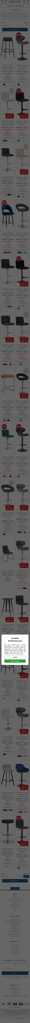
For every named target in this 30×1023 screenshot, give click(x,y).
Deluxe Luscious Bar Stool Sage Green (7, 458)
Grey (23, 196)
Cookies (15, 908)
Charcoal (6, 140)
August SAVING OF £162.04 (7, 130)
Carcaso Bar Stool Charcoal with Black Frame (22, 67)
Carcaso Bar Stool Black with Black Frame (22, 458)
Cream (6, 195)
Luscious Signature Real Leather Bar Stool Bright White (8, 123)
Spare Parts (15, 933)
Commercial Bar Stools (15, 922)
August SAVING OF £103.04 (7, 410)
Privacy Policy (15, 906)
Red (8, 252)
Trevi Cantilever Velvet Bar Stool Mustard (8, 403)
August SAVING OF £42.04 (22, 634)
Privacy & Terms (19, 653)
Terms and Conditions (15, 905)
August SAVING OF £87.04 (7, 688)
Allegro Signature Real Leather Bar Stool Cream (22, 179)
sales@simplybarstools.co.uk (13, 995)
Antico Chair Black (8, 571)
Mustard (10, 252)
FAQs (15, 911)
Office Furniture (15, 925)
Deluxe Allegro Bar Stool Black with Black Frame (22, 291)
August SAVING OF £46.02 (22, 745)
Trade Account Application (15, 898)
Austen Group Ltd (21, 1018)
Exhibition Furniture (15, 923)
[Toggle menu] (2, 2)
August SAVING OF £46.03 (7, 184)
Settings (15, 657)
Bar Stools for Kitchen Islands (15, 931)
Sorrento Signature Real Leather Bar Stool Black (22, 403)
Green (25, 252)
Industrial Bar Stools (15, 930)
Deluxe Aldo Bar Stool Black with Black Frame (22, 626)
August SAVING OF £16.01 (22, 466)
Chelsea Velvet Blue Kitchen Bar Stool (7, 235)
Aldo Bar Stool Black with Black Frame (22, 850)
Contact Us (15, 901)
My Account (15, 903)
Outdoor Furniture (15, 927)
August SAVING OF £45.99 (22, 298)
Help (15, 909)
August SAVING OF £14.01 (22, 130)
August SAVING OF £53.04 (7, 744)
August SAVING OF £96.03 (7, 855)
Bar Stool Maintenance (15, 948)
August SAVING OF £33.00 (7, 632)
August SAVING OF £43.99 (22, 857)
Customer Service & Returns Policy (15, 900)
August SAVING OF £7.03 (22, 522)
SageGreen (10, 195)
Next (26, 25)
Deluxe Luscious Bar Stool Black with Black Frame (22, 682)
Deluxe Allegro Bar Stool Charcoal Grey (8, 347)
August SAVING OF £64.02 (7, 799)
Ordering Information (15, 952)
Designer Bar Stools (15, 936)
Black (4, 84)
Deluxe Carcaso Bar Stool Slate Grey (22, 514)
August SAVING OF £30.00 (7, 354)
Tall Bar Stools (15, 928)
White (6, 84)
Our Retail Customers (15, 950)
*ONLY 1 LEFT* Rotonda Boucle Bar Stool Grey (7, 67)
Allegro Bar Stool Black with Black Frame (22, 123)
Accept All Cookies (15, 661)
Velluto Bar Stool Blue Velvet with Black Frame (22, 794)
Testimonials (15, 953)
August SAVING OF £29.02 (22, 578)
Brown (6, 364)
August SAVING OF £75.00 (7, 242)
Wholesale (15, 944)
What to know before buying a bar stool (15, 920)
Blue (21, 252)
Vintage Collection (15, 919)
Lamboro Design (15, 945)
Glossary (15, 947)
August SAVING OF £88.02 (7, 466)
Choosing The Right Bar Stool (15, 934)
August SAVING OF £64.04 (7, 576)
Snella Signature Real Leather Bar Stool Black (22, 347)
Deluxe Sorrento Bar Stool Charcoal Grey (22, 235)
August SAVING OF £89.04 (7, 74)
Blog (15, 955)
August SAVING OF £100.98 (22, 242)
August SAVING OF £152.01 (22, 186)
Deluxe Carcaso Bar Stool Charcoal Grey (22, 738)
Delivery (15, 897)
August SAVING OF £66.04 (22, 74)
